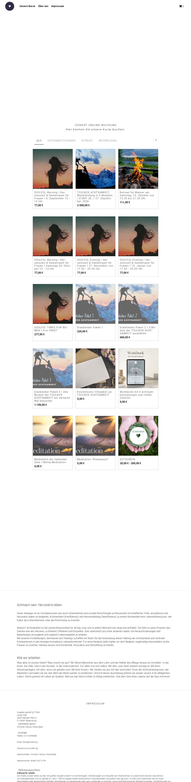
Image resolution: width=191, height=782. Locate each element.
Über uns (43, 6)
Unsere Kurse (27, 6)
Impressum (57, 6)
